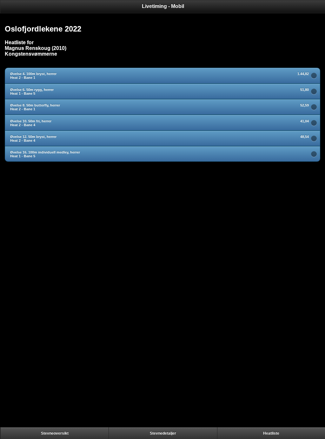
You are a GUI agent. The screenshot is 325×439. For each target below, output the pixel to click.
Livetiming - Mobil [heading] (163, 6)
